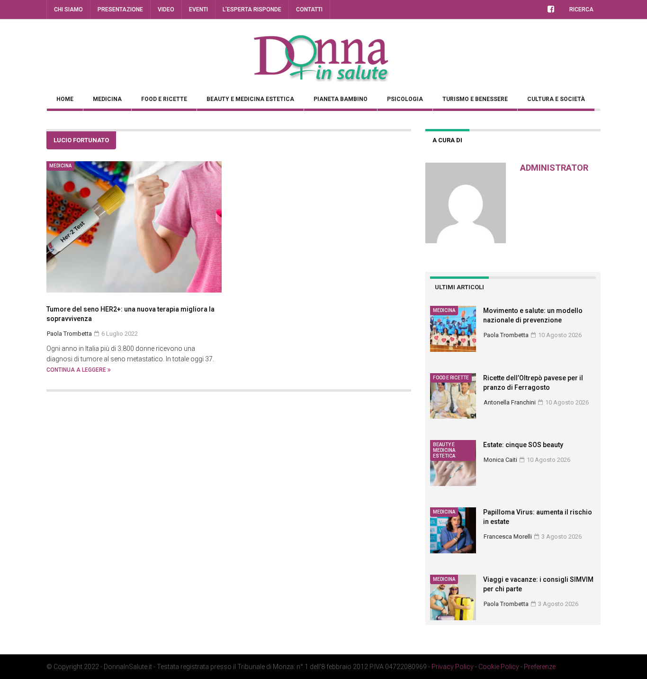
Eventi (198, 9)
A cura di (447, 140)
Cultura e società (556, 99)
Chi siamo (68, 9)
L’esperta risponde (252, 9)
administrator (554, 168)
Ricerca (581, 9)
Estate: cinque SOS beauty (523, 445)
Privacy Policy (452, 666)
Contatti (309, 9)
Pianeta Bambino (341, 99)
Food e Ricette (164, 99)
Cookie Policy (498, 666)
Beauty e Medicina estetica (250, 99)
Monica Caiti (500, 459)
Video (166, 9)
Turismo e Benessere (475, 99)
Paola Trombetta (506, 335)
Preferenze (540, 666)
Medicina (107, 99)
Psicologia (405, 99)
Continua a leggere (77, 370)
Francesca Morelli (508, 536)
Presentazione (120, 9)
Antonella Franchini (510, 402)
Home (64, 99)
